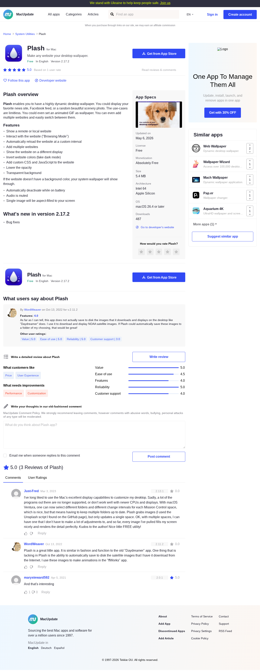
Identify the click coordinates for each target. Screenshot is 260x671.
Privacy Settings (201, 631)
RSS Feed (225, 631)
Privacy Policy (200, 624)
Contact (224, 616)
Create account (240, 14)
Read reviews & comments (159, 70)
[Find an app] (112, 14)
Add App (164, 624)
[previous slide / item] (138, 115)
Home (7, 34)
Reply (42, 533)
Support (224, 624)
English (33, 647)
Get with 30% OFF (222, 112)
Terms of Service (202, 616)
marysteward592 (36, 577)
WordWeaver (32, 309)
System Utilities (25, 34)
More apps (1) (203, 224)
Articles (93, 14)
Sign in (212, 14)
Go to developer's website (157, 227)
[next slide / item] (179, 115)
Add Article (166, 638)
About (162, 616)
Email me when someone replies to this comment (44, 455)
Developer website (52, 80)
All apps (54, 14)
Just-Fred (31, 491)
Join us (165, 3)
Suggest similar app (222, 236)
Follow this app (19, 80)
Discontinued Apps (171, 631)
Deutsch (46, 647)
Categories (74, 14)
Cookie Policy (199, 638)
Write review (159, 357)
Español (59, 647)
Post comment (159, 456)
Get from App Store (162, 54)
